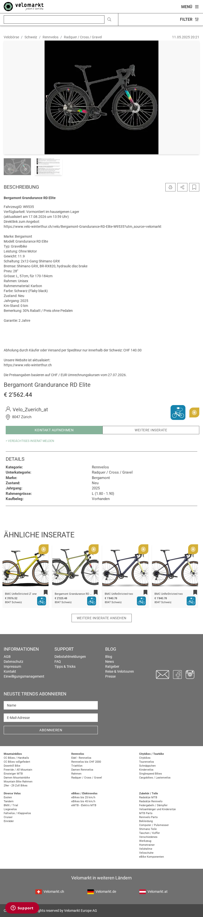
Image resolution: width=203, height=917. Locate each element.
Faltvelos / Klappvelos (17, 813)
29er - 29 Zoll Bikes (15, 785)
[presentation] (12, 568)
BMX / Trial (11, 805)
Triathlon (76, 765)
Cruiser (8, 817)
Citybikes (145, 757)
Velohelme (145, 848)
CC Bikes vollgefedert (17, 761)
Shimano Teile (148, 829)
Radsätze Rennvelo (150, 801)
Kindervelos (146, 769)
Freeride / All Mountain (18, 769)
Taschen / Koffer (149, 833)
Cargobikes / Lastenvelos (155, 777)
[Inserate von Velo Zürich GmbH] (178, 412)
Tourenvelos (146, 761)
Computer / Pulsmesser (154, 825)
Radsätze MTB (148, 797)
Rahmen (76, 773)
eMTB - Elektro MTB (83, 805)
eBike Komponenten (151, 856)
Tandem (9, 801)
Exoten (8, 797)
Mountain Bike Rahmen (18, 781)
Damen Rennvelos (82, 769)
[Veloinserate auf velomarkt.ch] (24, 6)
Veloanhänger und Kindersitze (157, 809)
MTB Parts (145, 813)
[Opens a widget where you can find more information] (22, 908)
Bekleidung (146, 821)
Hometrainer (147, 845)
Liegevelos (10, 809)
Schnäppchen (147, 765)
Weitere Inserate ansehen (102, 618)
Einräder (9, 821)
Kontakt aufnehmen (54, 430)
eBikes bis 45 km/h (83, 801)
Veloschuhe (146, 852)
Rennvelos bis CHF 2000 (86, 761)
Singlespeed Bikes (150, 773)
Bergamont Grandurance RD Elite (53, 594)
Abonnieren (50, 730)
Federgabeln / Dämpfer (153, 805)
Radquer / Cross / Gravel (86, 777)
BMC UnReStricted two (96, 594)
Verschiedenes (148, 837)
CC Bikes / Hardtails (16, 757)
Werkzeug (145, 841)
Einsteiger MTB (13, 773)
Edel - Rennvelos (81, 757)
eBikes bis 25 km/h (83, 797)
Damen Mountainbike (17, 777)
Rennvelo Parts (148, 817)
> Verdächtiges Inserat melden (30, 441)
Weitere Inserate (151, 430)
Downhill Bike (12, 765)
